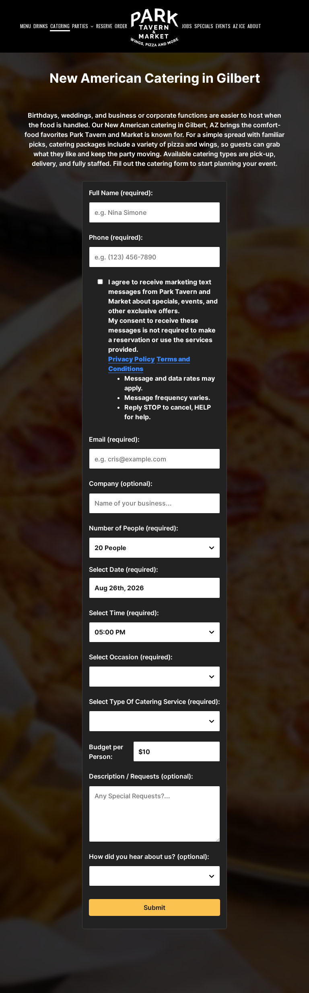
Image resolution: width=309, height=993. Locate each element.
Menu (25, 25)
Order (121, 25)
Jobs (187, 25)
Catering (60, 25)
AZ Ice (239, 25)
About (254, 25)
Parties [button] (80, 25)
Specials (203, 25)
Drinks (40, 25)
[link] (154, 27)
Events (223, 25)
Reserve (104, 25)
